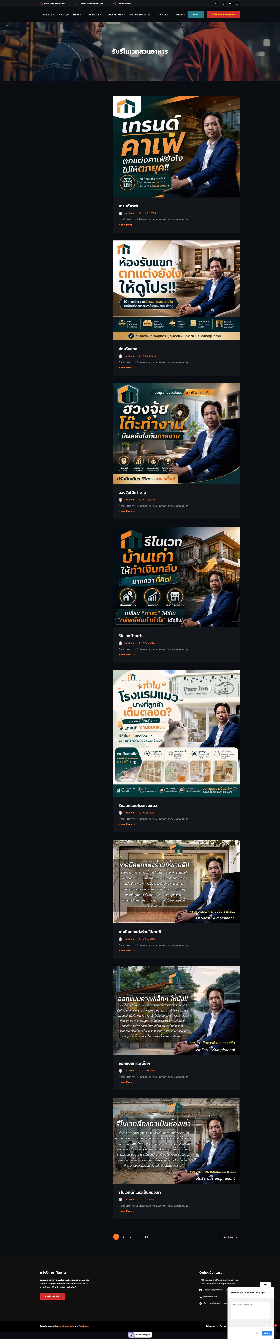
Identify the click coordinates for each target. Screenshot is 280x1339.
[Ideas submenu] (80, 14)
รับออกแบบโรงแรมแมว (138, 806)
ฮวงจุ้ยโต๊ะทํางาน (132, 492)
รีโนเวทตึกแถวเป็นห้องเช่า (140, 1192)
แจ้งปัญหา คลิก (52, 1296)
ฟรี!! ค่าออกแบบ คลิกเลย (223, 14)
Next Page (230, 1237)
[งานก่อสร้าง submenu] (170, 14)
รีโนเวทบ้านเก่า (131, 636)
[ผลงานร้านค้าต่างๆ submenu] (125, 14)
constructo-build (66, 1326)
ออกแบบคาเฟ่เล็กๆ (134, 1063)
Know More (125, 225)
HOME (196, 14)
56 (146, 1237)
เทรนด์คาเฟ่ (128, 206)
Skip (258, 1333)
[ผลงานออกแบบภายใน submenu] (152, 14)
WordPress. (84, 1326)
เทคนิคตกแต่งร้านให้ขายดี (140, 932)
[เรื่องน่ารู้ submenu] (68, 14)
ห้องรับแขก (128, 349)
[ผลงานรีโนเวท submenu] (100, 14)
